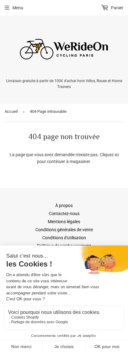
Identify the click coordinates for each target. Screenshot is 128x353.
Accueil (11, 111)
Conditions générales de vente (64, 229)
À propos (64, 205)
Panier (116, 7)
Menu (17, 7)
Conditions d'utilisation (64, 237)
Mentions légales (64, 221)
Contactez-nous (64, 213)
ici (117, 154)
